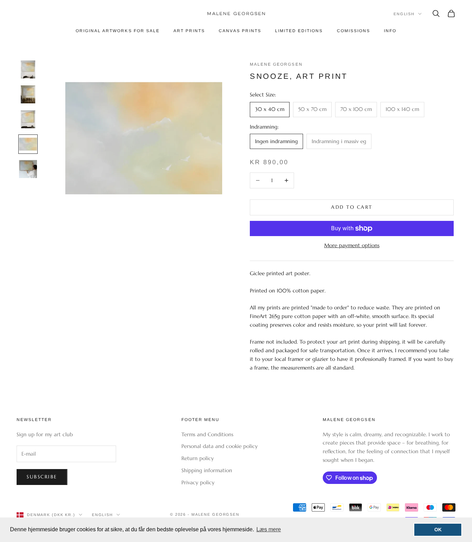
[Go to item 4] (28, 144)
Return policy (197, 458)
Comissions (353, 30)
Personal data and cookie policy (219, 446)
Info (390, 30)
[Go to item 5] (28, 169)
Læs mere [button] (268, 529)
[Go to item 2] (28, 94)
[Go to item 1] (28, 69)
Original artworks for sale (118, 30)
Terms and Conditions (207, 434)
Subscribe (42, 477)
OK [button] (438, 529)
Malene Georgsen (276, 64)
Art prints (189, 30)
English (404, 14)
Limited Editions (299, 30)
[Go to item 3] (28, 119)
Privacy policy (198, 482)
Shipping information (206, 470)
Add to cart (351, 207)
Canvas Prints (240, 30)
